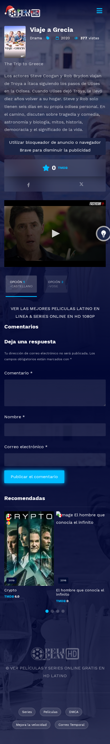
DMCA (73, 712)
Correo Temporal (71, 725)
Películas (50, 712)
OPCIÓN (21, 284)
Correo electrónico (26, 446)
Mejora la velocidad (31, 725)
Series (27, 712)
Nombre (14, 416)
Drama (36, 38)
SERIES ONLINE (49, 316)
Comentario (18, 372)
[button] (47, 611)
